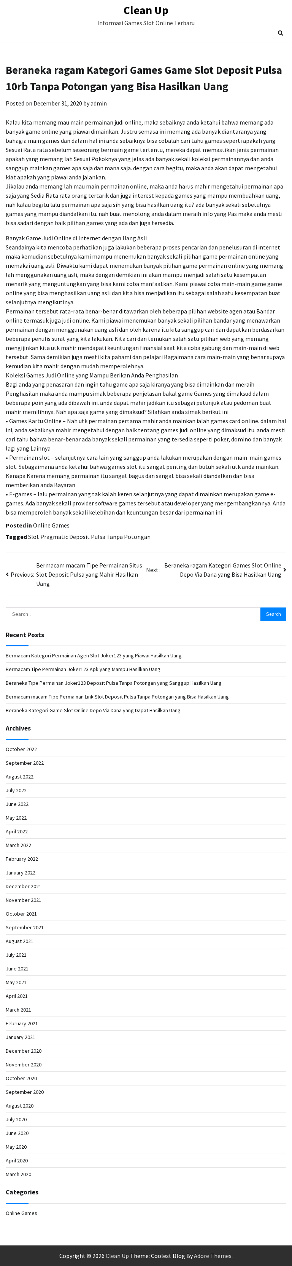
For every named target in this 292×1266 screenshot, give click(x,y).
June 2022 (17, 804)
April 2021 (17, 996)
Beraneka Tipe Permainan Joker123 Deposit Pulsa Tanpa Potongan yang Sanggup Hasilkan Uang (114, 682)
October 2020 (21, 1078)
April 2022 (17, 831)
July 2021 (16, 954)
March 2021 (18, 1009)
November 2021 (23, 900)
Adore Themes (213, 1256)
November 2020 (23, 1064)
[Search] (280, 33)
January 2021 (20, 1037)
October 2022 (21, 749)
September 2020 (25, 1092)
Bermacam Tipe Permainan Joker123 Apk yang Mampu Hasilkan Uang (83, 669)
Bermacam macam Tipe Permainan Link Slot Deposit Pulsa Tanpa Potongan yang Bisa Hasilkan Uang (117, 696)
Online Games (51, 525)
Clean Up (146, 10)
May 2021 (16, 982)
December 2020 (23, 1050)
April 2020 (17, 1160)
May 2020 (16, 1146)
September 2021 (25, 927)
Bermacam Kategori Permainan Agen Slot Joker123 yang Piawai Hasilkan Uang (94, 655)
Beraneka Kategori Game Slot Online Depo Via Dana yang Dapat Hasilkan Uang (93, 710)
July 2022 (16, 790)
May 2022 (16, 817)
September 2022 (25, 762)
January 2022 (20, 872)
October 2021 (21, 913)
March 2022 (18, 845)
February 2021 (22, 1023)
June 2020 (17, 1133)
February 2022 (22, 858)
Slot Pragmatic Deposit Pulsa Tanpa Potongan (89, 536)
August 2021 (19, 941)
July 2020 (16, 1119)
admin (98, 103)
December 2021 (23, 886)
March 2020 (18, 1174)
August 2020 (19, 1105)
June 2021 (17, 968)
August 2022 (19, 776)
